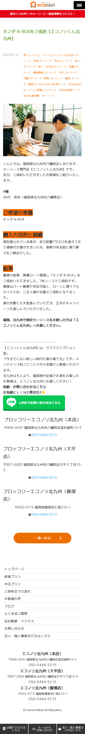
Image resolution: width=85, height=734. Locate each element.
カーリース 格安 (39, 78)
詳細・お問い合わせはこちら (24, 387)
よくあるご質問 (15, 613)
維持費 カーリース (43, 95)
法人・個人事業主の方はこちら (73, 729)
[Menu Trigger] (79, 5)
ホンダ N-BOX (42, 84)
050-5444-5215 (43, 664)
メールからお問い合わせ (44, 729)
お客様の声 (12, 599)
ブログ (9, 606)
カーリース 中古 (49, 61)
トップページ (14, 569)
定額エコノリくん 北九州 (51, 90)
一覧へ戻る (42, 538)
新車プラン (12, 576)
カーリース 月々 (54, 72)
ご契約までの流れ (17, 591)
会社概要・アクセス (19, 621)
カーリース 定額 (64, 66)
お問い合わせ (14, 628)
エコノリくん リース (38, 55)
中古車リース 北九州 (63, 84)
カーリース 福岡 (60, 78)
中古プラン (12, 584)
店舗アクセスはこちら (16, 729)
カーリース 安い (70, 61)
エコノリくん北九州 (62, 55)
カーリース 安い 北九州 (38, 66)
